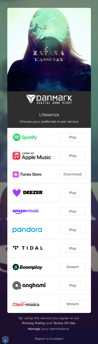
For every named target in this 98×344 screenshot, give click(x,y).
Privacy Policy (33, 323)
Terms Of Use (64, 323)
